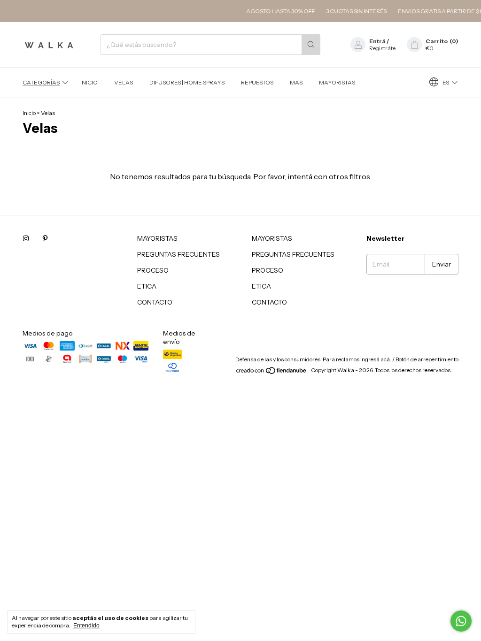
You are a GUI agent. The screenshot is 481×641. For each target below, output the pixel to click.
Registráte (382, 48)
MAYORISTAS (337, 82)
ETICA (146, 286)
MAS (296, 82)
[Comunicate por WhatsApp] (461, 621)
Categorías (41, 82)
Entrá (377, 41)
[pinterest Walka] (45, 238)
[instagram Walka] (26, 238)
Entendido (86, 625)
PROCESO (153, 270)
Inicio (89, 82)
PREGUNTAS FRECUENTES (178, 254)
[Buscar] (311, 44)
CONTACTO (154, 302)
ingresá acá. (375, 359)
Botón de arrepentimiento (427, 359)
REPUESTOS (257, 82)
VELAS (123, 82)
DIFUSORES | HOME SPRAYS (187, 82)
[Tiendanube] (271, 372)
